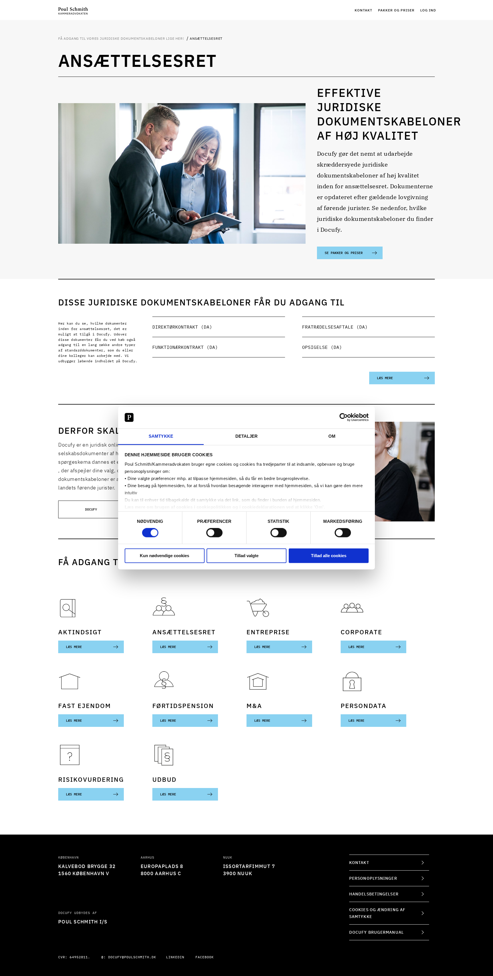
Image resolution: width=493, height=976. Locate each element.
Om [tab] (332, 436)
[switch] (214, 532)
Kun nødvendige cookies (164, 555)
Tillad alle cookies (328, 555)
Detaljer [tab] (246, 436)
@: (128, 957)
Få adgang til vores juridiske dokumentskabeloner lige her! (121, 38)
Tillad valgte (246, 555)
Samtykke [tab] (161, 436)
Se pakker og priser (344, 253)
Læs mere (385, 378)
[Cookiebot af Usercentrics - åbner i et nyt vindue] (344, 417)
